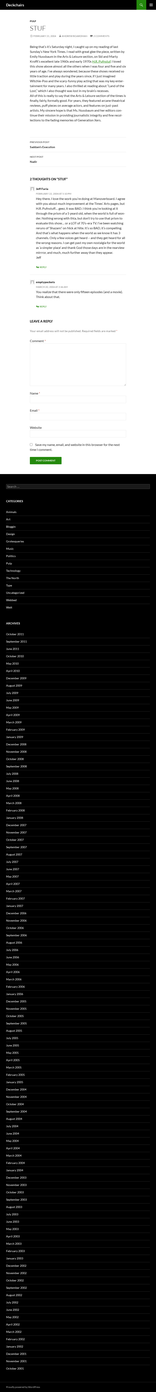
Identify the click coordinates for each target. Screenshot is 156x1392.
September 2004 (16, 1111)
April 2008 (13, 795)
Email (34, 410)
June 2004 (12, 1133)
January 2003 (14, 1258)
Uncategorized (15, 592)
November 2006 (16, 920)
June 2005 (12, 1045)
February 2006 (15, 986)
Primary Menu (151, 5)
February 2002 (15, 1339)
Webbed (11, 600)
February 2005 (15, 1074)
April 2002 (13, 1324)
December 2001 (16, 1353)
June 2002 (12, 1309)
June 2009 (12, 700)
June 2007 (12, 869)
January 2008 (14, 817)
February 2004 (15, 1163)
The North (12, 578)
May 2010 (12, 663)
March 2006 (14, 979)
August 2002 (14, 1295)
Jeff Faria (42, 189)
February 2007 (15, 898)
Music (10, 548)
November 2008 (16, 751)
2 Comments (101, 36)
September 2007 (16, 847)
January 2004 (14, 1170)
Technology (13, 570)
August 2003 (14, 1207)
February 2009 (15, 729)
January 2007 (14, 906)
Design (10, 534)
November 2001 (16, 1361)
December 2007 (16, 825)
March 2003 (14, 1243)
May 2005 (12, 1052)
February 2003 (15, 1251)
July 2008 (12, 773)
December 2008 (16, 744)
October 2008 (15, 759)
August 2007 (14, 854)
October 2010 (15, 656)
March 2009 (14, 722)
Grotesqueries (15, 541)
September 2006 (16, 935)
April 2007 (13, 884)
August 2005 (14, 1030)
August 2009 (14, 685)
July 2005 (12, 1038)
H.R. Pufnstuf (101, 61)
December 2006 (16, 913)
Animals (11, 512)
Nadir (36, 159)
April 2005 (13, 1060)
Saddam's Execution (42, 145)
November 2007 (16, 832)
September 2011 (16, 641)
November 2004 (16, 1096)
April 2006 (13, 972)
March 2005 (14, 1067)
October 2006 (15, 928)
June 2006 (12, 957)
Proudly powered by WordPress (23, 1387)
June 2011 (12, 649)
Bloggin (11, 526)
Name (35, 393)
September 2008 (16, 766)
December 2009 (16, 678)
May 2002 (12, 1317)
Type (9, 585)
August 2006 (14, 942)
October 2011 (15, 634)
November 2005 (16, 1008)
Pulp (33, 21)
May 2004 (12, 1141)
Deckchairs (15, 5)
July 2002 (12, 1302)
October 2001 (15, 1368)
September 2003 (16, 1199)
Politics (11, 556)
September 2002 (16, 1287)
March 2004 (14, 1155)
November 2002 (16, 1273)
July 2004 (12, 1126)
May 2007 (12, 876)
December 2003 (16, 1177)
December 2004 (16, 1089)
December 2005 (16, 1001)
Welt (9, 607)
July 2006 (12, 950)
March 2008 (14, 803)
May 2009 (12, 707)
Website (36, 427)
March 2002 (14, 1331)
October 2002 (15, 1280)
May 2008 (12, 788)
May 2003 (12, 1229)
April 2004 (13, 1148)
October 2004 (15, 1104)
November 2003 (16, 1185)
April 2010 (13, 671)
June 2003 (12, 1221)
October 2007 (15, 839)
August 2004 (14, 1118)
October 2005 (15, 1016)
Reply (43, 267)
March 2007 (14, 891)
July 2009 (12, 693)
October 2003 (15, 1192)
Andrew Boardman (74, 36)
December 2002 (16, 1265)
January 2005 (14, 1082)
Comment (38, 341)
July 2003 (12, 1214)
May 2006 (12, 964)
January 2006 (14, 994)
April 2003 (13, 1236)
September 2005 (16, 1023)
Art (8, 519)
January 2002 (14, 1346)
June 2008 (12, 781)
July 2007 (12, 861)
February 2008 (15, 810)
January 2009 (14, 737)
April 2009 (13, 715)
